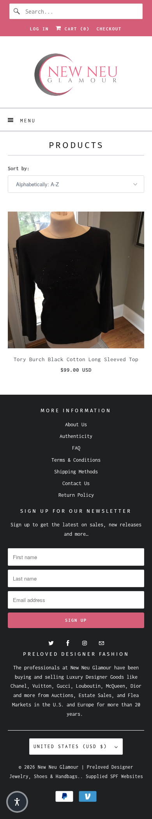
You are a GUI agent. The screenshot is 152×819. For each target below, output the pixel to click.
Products (76, 145)
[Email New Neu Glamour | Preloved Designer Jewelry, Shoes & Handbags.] (101, 643)
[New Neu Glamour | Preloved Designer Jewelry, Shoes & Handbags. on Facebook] (68, 643)
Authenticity (76, 436)
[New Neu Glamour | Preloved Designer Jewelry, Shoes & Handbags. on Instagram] (85, 643)
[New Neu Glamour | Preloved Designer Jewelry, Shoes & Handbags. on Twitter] (51, 643)
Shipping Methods (76, 472)
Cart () (76, 28)
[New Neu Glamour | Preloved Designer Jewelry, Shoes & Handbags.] (76, 75)
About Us (76, 424)
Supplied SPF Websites (114, 776)
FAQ (76, 448)
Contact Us (76, 483)
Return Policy (76, 495)
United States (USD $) (72, 746)
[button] (17, 802)
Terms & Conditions (76, 460)
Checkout (109, 28)
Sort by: (19, 168)
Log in (39, 28)
